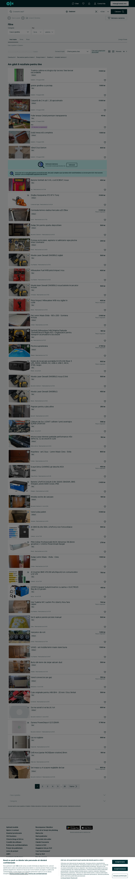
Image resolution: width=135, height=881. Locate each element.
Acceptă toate (120, 862)
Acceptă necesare (120, 869)
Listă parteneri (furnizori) (69, 878)
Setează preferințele (120, 876)
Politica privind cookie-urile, (19, 873)
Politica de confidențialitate (38, 873)
